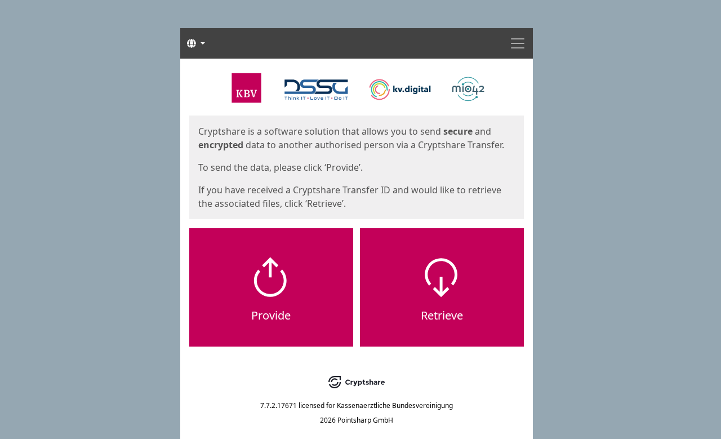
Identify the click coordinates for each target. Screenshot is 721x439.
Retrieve (442, 315)
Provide (271, 315)
